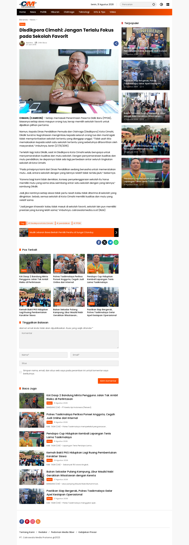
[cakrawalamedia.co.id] (45, 4)
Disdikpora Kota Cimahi (42, 223)
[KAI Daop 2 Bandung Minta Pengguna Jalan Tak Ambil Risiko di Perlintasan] (35, 264)
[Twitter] (104, 242)
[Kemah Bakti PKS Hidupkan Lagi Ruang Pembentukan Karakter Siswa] (35, 297)
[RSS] (38, 521)
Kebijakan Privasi (87, 532)
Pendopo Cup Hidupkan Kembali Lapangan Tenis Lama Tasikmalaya (100, 279)
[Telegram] (110, 242)
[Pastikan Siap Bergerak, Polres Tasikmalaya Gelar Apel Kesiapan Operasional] (103, 297)
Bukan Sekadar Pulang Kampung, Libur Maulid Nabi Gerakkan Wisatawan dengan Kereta (68, 312)
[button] (154, 4)
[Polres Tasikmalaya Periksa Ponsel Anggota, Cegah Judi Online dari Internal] (69, 264)
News (22, 24)
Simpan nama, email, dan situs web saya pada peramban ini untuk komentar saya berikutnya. (65, 372)
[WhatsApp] (116, 242)
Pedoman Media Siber (62, 532)
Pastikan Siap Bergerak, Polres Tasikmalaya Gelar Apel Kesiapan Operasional (102, 312)
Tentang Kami (26, 532)
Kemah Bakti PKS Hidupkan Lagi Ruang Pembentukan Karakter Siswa (33, 312)
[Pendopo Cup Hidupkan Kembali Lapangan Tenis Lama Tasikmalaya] (103, 264)
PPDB (78, 223)
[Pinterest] (27, 521)
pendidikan (64, 223)
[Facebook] (98, 242)
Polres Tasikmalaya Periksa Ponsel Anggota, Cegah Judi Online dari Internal (68, 279)
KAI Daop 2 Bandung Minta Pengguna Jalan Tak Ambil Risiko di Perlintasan (33, 279)
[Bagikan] (116, 43)
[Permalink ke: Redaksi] (22, 43)
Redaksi (29, 43)
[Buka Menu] (168, 4)
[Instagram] (32, 521)
